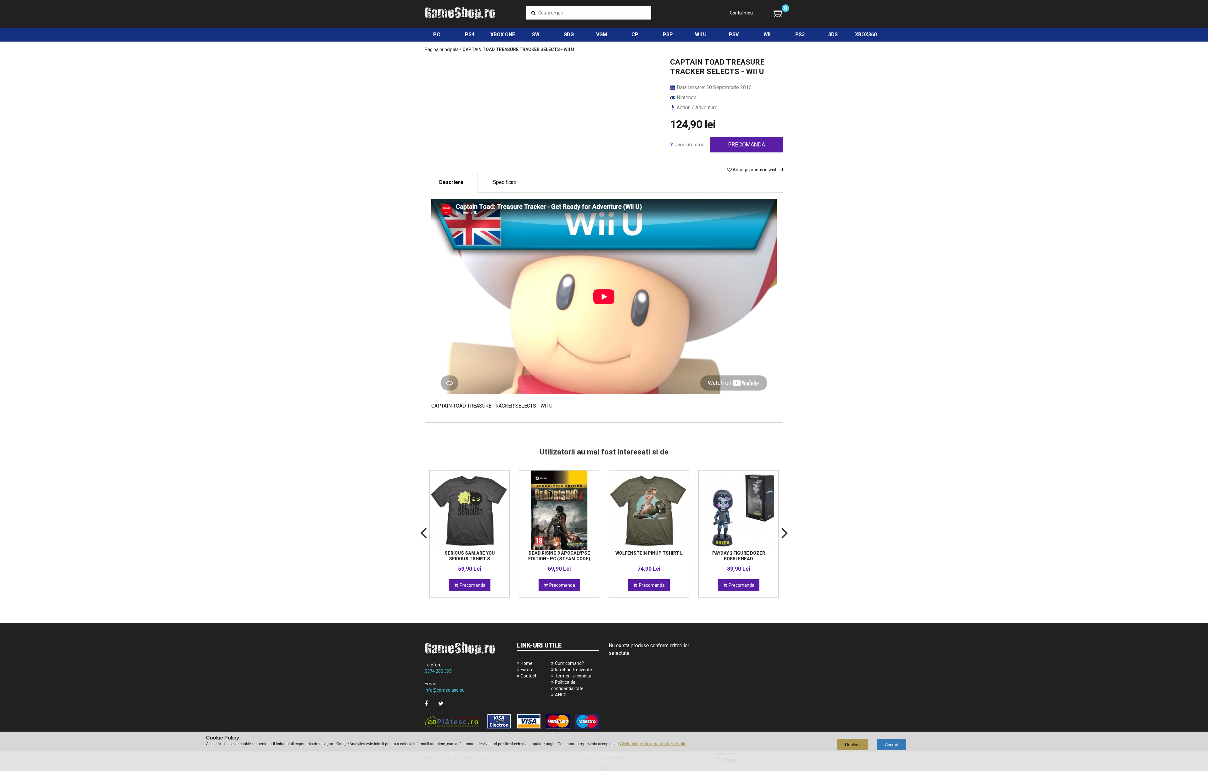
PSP (668, 34)
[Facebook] (426, 703)
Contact (528, 675)
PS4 (469, 34)
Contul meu (741, 12)
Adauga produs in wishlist (757, 169)
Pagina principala (442, 49)
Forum (527, 669)
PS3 (800, 34)
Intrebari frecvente (573, 669)
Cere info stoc (689, 144)
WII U (701, 34)
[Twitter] (441, 703)
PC (436, 34)
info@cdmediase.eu (445, 690)
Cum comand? (569, 663)
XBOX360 (866, 34)
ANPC (561, 694)
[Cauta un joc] (533, 12)
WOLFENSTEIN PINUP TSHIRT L (649, 553)
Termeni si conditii (573, 675)
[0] (778, 13)
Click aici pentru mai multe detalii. (653, 743)
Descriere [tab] (451, 182)
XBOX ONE (502, 34)
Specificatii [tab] (505, 182)
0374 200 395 (438, 671)
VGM (601, 34)
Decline (852, 744)
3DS (833, 34)
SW (536, 34)
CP (634, 34)
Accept (891, 744)
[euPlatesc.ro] (512, 722)
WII (766, 34)
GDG (568, 34)
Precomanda (746, 144)
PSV (734, 34)
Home (527, 663)
